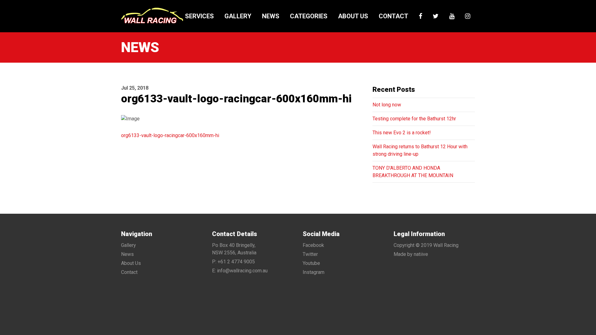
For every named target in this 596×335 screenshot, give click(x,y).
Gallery (237, 16)
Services (199, 16)
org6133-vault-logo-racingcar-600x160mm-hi (170, 135)
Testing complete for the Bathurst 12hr (414, 119)
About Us (353, 16)
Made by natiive (411, 254)
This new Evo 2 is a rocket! (401, 133)
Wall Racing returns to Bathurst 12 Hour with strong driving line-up (419, 150)
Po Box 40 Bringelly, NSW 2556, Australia (234, 249)
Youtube (311, 263)
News (270, 16)
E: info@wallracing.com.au (240, 271)
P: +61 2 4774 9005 (233, 262)
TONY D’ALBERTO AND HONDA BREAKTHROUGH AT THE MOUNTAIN (412, 171)
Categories (308, 16)
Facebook (313, 245)
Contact (393, 16)
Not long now (386, 105)
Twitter (310, 254)
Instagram (313, 272)
